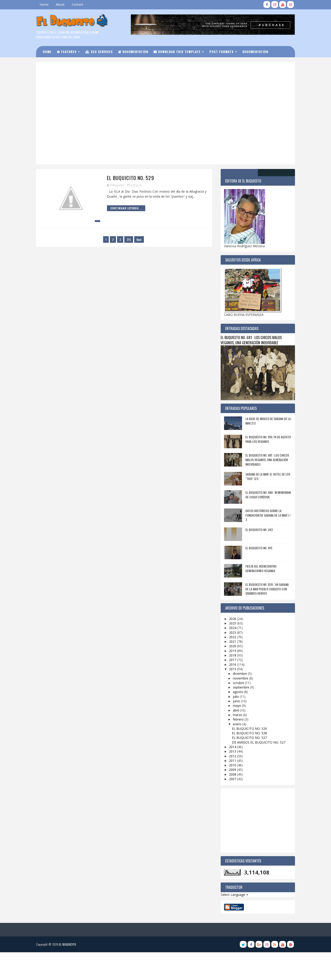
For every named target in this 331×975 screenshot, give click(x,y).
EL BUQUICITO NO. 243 (259, 529)
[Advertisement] (151, 81)
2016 (233, 664)
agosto (238, 692)
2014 (233, 747)
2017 (233, 660)
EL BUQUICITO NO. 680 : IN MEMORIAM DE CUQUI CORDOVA (268, 494)
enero (237, 724)
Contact (77, 4)
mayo (237, 705)
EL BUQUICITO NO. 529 (130, 177)
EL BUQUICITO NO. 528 (249, 733)
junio (237, 701)
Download (53, 62)
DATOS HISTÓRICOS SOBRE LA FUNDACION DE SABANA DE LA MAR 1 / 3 (267, 515)
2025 (233, 623)
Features (68, 51)
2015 (233, 669)
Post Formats (221, 51)
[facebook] (266, 4)
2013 (233, 751)
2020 (233, 646)
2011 (233, 760)
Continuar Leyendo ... (126, 208)
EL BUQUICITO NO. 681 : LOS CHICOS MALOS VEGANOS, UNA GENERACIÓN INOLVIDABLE (251, 340)
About (60, 4)
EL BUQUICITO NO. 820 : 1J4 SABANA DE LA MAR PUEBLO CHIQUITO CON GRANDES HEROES (267, 589)
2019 (233, 651)
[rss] (274, 944)
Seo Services (101, 51)
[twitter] (243, 944)
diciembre (240, 673)
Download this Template (179, 51)
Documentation (134, 51)
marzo (238, 715)
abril (236, 710)
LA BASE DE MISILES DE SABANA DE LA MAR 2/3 (268, 420)
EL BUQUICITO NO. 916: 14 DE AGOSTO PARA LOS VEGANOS (268, 439)
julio (236, 696)
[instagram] (274, 4)
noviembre (241, 678)
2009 (233, 769)
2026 (233, 619)
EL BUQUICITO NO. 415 (258, 547)
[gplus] (259, 944)
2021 (233, 641)
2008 (233, 774)
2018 (233, 655)
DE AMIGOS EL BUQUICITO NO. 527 (258, 742)
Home (44, 4)
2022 (233, 637)
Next (139, 239)
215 (129, 239)
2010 (233, 765)
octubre (239, 683)
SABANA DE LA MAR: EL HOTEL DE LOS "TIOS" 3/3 (267, 476)
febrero (239, 719)
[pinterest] (290, 944)
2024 (233, 628)
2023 (233, 632)
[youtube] (282, 4)
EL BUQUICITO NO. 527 (249, 737)
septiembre (241, 687)
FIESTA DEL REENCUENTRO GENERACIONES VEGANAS (261, 568)
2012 (233, 756)
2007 (233, 779)
